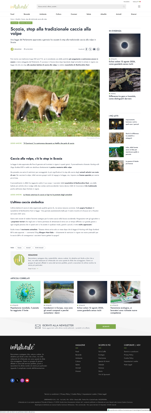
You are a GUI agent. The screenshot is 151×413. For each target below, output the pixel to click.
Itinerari (134, 14)
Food (12, 14)
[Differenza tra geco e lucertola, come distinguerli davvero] (125, 80)
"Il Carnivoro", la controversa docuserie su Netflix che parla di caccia (48, 143)
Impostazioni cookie (131, 361)
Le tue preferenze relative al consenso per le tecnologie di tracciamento (128, 410)
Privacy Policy (128, 355)
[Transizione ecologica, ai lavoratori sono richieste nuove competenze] (125, 292)
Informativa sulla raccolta (7, 412)
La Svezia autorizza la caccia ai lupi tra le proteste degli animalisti (47, 195)
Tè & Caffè (102, 351)
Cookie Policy (128, 358)
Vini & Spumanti (104, 374)
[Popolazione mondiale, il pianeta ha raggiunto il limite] (25, 292)
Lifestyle (101, 365)
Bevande (27, 14)
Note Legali (128, 365)
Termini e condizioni (131, 351)
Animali (118, 14)
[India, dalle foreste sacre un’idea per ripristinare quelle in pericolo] (116, 151)
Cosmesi (74, 14)
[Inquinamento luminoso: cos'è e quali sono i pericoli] (116, 124)
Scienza (101, 368)
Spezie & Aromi (104, 361)
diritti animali (39, 248)
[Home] (19, 6)
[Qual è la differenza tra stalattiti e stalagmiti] (116, 137)
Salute (89, 14)
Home (12, 19)
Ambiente (42, 14)
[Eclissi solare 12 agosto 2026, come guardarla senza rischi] (125, 45)
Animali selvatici (25, 23)
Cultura (58, 14)
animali (28, 248)
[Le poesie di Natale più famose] (116, 165)
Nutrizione (102, 358)
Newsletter (127, 2)
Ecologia (101, 355)
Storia (100, 371)
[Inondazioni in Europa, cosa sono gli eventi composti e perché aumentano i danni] (59, 292)
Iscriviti (106, 326)
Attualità (103, 14)
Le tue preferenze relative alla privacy (24, 412)
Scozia (19, 248)
